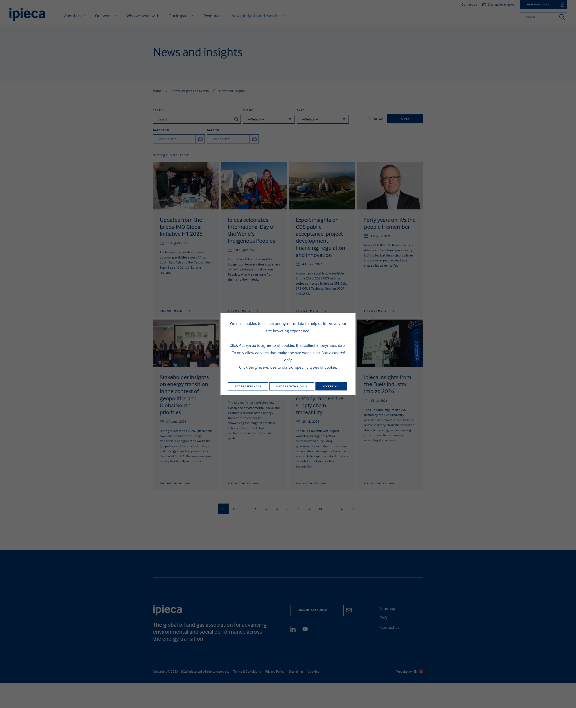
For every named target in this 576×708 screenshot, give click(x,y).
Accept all (331, 386)
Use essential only (291, 386)
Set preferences (248, 386)
